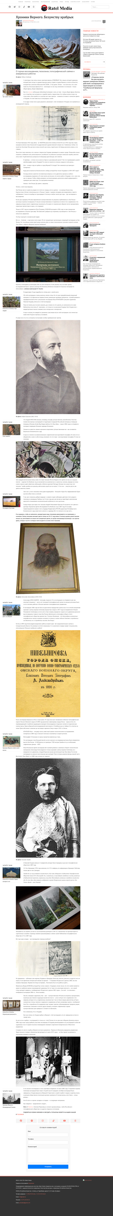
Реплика (86, 69)
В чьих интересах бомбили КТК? (97, 244)
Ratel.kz (30, 1107)
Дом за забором (7, 616)
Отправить (48, 1166)
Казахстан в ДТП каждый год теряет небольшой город (97, 233)
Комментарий (32, 1146)
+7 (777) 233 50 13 (25, 1200)
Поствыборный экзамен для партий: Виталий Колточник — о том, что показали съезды (96, 140)
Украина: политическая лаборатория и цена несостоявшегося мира (94, 35)
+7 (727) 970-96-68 (40, 1194)
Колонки (87, 97)
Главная (20, 1)
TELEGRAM (20, 1114)
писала (30, 92)
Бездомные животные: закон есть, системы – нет (97, 210)
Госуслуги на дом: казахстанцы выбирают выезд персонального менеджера (92, 47)
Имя (29, 1131)
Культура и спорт (75, 1)
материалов (31, 1183)
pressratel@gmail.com (24, 1202)
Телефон (31, 1139)
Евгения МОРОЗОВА (28, 20)
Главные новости (90, 31)
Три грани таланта (8, 96)
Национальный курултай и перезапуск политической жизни (97, 276)
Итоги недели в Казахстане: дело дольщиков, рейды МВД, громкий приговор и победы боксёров (97, 170)
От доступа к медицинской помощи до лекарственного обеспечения (97, 260)
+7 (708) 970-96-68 (30, 1194)
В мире (93, 1)
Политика (28, 1)
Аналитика (54, 1)
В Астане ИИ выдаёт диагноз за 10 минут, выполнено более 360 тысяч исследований (94, 41)
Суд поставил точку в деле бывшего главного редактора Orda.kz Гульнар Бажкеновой (93, 54)
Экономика (35, 1)
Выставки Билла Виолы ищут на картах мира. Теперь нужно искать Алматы (96, 156)
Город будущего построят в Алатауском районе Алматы (97, 127)
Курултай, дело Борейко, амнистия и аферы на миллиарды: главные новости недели (97, 197)
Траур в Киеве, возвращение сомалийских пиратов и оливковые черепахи (97, 103)
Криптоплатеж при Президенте (95, 225)
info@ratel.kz (22, 1197)
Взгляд (67, 1)
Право (61, 1)
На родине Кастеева (8, 508)
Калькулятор (85, 1)
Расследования (45, 1)
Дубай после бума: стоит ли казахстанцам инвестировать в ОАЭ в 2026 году (97, 184)
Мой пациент (6, 436)
